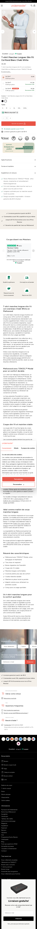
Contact (4, 851)
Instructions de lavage (8, 821)
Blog (2, 841)
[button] (34, 6)
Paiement (4, 828)
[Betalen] (18, 742)
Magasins (4, 823)
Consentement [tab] (6, 448)
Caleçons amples (9, 772)
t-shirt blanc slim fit (13, 542)
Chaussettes (5, 797)
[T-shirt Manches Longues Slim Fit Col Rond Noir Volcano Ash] (2, 101)
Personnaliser (17, 484)
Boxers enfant (8, 776)
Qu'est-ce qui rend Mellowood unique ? (16, 713)
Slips (5, 768)
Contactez (7, 725)
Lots (5, 779)
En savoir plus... (6, 71)
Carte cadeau (5, 800)
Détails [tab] (16, 448)
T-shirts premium (6, 867)
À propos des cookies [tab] (28, 448)
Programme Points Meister (9, 837)
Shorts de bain (6, 794)
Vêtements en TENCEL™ (8, 862)
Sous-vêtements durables (9, 860)
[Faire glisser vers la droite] (34, 32)
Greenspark (4, 839)
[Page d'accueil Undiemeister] (18, 6)
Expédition (4, 825)
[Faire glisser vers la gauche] (2, 32)
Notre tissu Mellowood (8, 812)
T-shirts (23, 646)
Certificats (4, 816)
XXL (19, 108)
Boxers (6, 761)
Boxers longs (5, 869)
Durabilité (4, 814)
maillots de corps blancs (11, 501)
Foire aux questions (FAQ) (9, 844)
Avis (2, 835)
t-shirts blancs (18, 499)
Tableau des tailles (7, 819)
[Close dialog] (33, 881)
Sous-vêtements (9, 646)
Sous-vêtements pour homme (10, 874)
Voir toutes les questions (11, 710)
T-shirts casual (6, 788)
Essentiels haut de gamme (9, 871)
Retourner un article (10, 698)
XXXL (25, 108)
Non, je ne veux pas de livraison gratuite (18, 924)
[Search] (32, 6)
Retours (3, 830)
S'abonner (30, 662)
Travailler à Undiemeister (9, 848)
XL (14, 108)
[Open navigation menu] (2, 6)
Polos (3, 791)
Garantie (4, 832)
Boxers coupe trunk (10, 765)
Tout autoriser (18, 479)
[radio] (18, 77)
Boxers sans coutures (8, 864)
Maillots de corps (6, 785)
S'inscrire (18, 918)
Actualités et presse (7, 846)
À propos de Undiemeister (9, 809)
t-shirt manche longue (14, 358)
